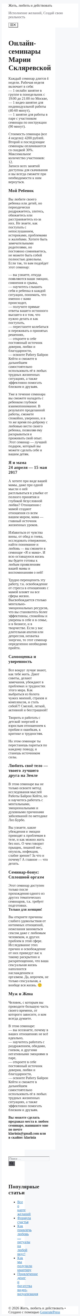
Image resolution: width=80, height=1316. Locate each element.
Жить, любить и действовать (30, 5)
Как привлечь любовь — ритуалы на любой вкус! (24, 1240)
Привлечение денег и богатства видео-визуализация (27, 1284)
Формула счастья (24, 1220)
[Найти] (11, 1163)
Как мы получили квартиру (24, 1264)
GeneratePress (50, 1312)
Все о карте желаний (24, 1208)
